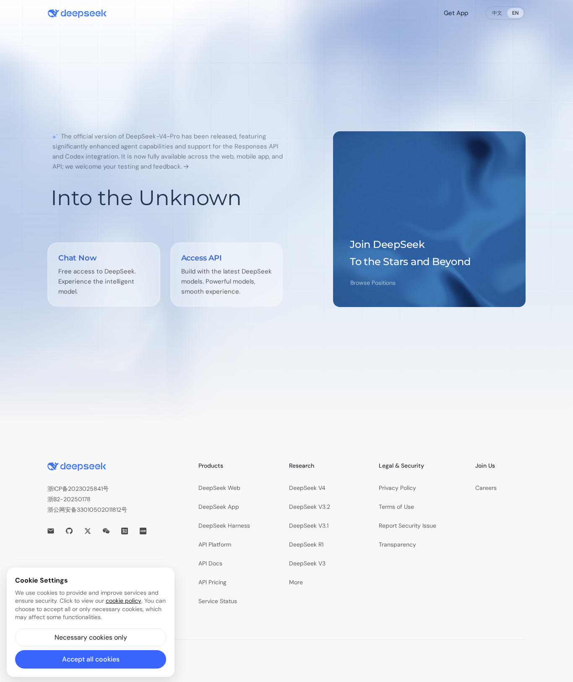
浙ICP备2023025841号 (78, 488)
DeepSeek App (218, 506)
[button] (90, 637)
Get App (456, 13)
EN (515, 13)
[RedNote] (143, 531)
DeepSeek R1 (306, 544)
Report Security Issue (407, 525)
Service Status (217, 601)
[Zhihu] (124, 531)
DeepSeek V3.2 (309, 506)
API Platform (214, 544)
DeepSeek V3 (307, 563)
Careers (486, 488)
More (296, 582)
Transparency (397, 544)
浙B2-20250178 (69, 499)
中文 (497, 13)
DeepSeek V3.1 (308, 525)
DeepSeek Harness (224, 525)
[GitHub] (69, 531)
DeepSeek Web (219, 488)
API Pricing (212, 582)
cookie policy (123, 600)
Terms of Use (396, 506)
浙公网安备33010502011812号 (87, 509)
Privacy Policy (397, 488)
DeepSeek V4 (307, 488)
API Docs (210, 563)
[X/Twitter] (87, 531)
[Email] (50, 531)
